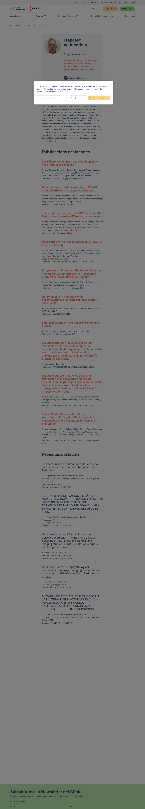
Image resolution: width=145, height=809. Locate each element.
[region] (73, 93)
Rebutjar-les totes (77, 98)
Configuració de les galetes (48, 98)
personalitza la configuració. (57, 92)
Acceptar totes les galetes (99, 98)
